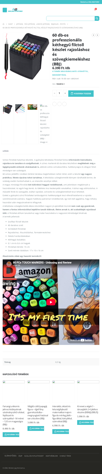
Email (64, 104)
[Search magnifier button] (97, 18)
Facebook (54, 104)
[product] (14, 392)
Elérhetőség (10, 456)
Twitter (59, 104)
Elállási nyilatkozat (34, 456)
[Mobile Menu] (5, 10)
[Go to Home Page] (4, 24)
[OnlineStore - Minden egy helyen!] (15, 10)
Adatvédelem (52, 456)
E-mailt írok (65, 456)
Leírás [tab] (5, 151)
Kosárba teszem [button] (13, 434)
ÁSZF (20, 456)
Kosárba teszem (82, 94)
